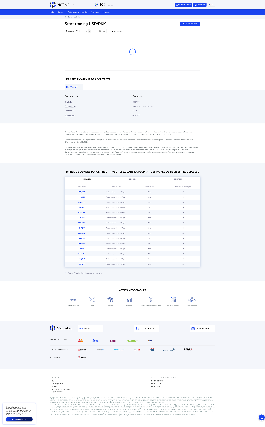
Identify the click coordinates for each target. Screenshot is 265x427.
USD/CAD (81, 223)
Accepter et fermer (19, 419)
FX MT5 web (155, 386)
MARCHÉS (56, 377)
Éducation (106, 12)
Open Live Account (190, 24)
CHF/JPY (81, 228)
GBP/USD (81, 197)
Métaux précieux (57, 384)
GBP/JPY (81, 264)
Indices (54, 386)
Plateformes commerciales (77, 12)
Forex (70, 17)
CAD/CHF (81, 212)
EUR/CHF (81, 238)
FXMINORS (132, 179)
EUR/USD (81, 192)
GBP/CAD (81, 254)
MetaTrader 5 (72, 87)
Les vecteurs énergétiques (61, 389)
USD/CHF (81, 202)
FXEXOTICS (178, 179)
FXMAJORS (87, 179)
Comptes (61, 12)
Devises (54, 381)
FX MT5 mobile (156, 384)
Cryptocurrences (57, 392)
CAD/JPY (82, 218)
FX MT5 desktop (157, 381)
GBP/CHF (81, 259)
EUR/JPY (81, 249)
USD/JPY (81, 207)
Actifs (52, 12)
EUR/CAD (81, 233)
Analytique (95, 12)
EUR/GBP (81, 243)
